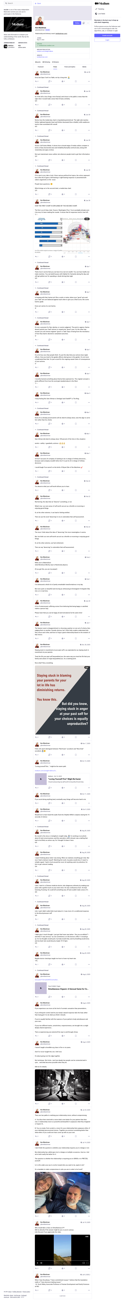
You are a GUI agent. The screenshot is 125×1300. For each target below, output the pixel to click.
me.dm (47, 30)
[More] (89, 81)
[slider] (62, 1260)
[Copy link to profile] (83, 23)
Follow (77, 23)
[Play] (37, 1263)
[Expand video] (83, 1263)
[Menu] (88, 23)
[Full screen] (87, 1263)
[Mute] (41, 1263)
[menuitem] (62, 1250)
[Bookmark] (76, 81)
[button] (62, 1250)
